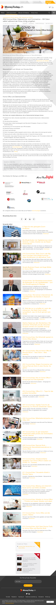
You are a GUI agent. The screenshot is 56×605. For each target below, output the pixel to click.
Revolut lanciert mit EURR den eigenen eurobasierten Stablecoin (29, 559)
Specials (36, 2)
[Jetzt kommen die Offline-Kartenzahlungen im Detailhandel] (19, 569)
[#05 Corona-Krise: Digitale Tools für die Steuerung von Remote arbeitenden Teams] (12, 409)
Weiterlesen (46, 233)
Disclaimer (41, 596)
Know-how (34, 12)
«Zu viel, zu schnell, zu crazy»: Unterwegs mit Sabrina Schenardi (30, 565)
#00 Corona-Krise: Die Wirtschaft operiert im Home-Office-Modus (38, 338)
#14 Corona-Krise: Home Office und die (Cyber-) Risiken (36, 514)
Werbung (47, 596)
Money (22, 2)
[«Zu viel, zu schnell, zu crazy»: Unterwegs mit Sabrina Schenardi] (19, 564)
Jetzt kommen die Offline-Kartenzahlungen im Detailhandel (29, 570)
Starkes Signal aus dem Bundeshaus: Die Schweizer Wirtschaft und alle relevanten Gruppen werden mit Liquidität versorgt (37, 324)
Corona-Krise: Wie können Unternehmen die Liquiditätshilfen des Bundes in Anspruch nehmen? (38, 296)
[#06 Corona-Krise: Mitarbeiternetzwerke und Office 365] (12, 423)
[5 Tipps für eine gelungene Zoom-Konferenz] (12, 231)
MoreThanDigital (36, 210)
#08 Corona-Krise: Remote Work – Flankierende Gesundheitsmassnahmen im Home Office (37, 447)
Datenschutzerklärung (31, 596)
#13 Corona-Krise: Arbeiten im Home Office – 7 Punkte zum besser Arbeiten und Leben (37, 500)
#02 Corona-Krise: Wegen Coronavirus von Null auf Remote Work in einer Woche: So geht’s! (37, 366)
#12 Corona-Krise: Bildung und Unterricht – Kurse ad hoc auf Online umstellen (37, 487)
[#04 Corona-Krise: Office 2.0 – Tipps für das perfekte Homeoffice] (12, 395)
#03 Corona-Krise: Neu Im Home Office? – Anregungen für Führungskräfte (37, 378)
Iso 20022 (49, 2)
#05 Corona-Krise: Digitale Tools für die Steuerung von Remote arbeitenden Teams (37, 405)
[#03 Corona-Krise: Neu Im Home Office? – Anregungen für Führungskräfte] (12, 382)
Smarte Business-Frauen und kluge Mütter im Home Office (37, 268)
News (2, 12)
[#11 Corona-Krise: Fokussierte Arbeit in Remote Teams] (12, 477)
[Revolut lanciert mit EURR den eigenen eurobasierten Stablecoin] (19, 558)
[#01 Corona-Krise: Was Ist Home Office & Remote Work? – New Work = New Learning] (12, 355)
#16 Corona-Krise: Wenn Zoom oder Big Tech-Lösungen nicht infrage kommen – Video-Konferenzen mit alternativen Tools (36, 255)
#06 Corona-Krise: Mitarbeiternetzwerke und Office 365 (38, 419)
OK (50, 601)
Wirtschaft (25, 23)
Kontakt (8, 596)
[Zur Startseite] (28, 590)
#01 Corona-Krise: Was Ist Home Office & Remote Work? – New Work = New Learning (37, 352)
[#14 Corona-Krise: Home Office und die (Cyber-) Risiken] (12, 517)
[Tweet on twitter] (25, 219)
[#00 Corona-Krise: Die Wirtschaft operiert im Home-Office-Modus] (12, 341)
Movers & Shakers (23, 12)
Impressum (21, 596)
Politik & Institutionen (40, 23)
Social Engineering (17, 147)
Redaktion (14, 596)
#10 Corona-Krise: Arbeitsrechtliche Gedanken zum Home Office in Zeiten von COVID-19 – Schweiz (37, 460)
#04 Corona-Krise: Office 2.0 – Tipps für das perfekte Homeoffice (38, 392)
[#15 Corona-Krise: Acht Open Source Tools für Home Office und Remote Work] (12, 531)
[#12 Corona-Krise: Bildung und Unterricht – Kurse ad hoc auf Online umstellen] (12, 490)
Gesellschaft (31, 23)
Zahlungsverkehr (11, 12)
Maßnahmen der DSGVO (43, 60)
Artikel (15, 151)
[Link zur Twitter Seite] (50, 7)
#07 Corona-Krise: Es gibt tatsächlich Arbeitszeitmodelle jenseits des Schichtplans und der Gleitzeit (38, 433)
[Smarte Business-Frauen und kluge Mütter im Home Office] (12, 271)
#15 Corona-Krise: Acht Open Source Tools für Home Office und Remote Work (37, 527)
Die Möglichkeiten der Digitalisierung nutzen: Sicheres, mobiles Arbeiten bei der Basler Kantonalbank (38, 242)
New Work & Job (49, 23)
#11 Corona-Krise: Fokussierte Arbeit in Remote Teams (36, 473)
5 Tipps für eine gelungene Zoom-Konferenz (34, 227)
